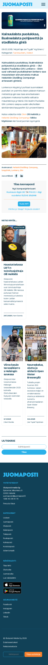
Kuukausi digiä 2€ (16, 192)
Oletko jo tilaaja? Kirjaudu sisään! (24, 209)
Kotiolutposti (8, 546)
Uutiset (6, 518)
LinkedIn (6, 613)
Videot (29, 52)
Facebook (7, 604)
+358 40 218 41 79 (10, 499)
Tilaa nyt (24, 204)
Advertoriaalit (9, 551)
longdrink (6, 170)
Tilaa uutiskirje (33, 654)
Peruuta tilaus (9, 503)
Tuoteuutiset (19, 52)
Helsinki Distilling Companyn (16, 117)
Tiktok (5, 617)
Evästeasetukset (10, 642)
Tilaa (24, 452)
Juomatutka (8, 574)
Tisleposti (7, 534)
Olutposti (7, 526)
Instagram (7, 608)
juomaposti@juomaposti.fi (14, 496)
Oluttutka (7, 570)
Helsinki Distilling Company (25, 167)
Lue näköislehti (9, 578)
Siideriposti (8, 530)
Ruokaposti (8, 538)
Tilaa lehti (7, 566)
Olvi (21, 170)
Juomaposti (8, 522)
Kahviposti (7, 542)
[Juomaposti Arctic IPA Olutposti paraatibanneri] (24, 20)
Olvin (23, 114)
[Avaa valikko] (43, 4)
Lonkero (15, 170)
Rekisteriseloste (10, 646)
